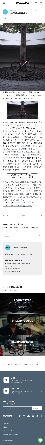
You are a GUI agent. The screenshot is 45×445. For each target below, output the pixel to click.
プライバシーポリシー (9, 430)
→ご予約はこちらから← (24, 188)
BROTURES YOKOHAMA (18, 13)
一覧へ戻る (22, 215)
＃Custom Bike (14, 227)
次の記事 (39, 215)
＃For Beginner (24, 227)
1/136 (5, 367)
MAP (28, 263)
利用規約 (6, 423)
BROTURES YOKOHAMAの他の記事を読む (19, 254)
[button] (3, 3)
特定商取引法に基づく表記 (11, 434)
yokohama (36, 364)
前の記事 (6, 215)
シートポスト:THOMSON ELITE (29, 155)
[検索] (39, 236)
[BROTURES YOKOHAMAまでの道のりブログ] (18, 206)
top (4, 364)
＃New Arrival (34, 227)
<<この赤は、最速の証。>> (24, 98)
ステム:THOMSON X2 (25, 149)
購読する (35, 408)
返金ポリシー (7, 427)
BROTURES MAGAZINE (14, 364)
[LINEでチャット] (40, 440)
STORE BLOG (27, 364)
